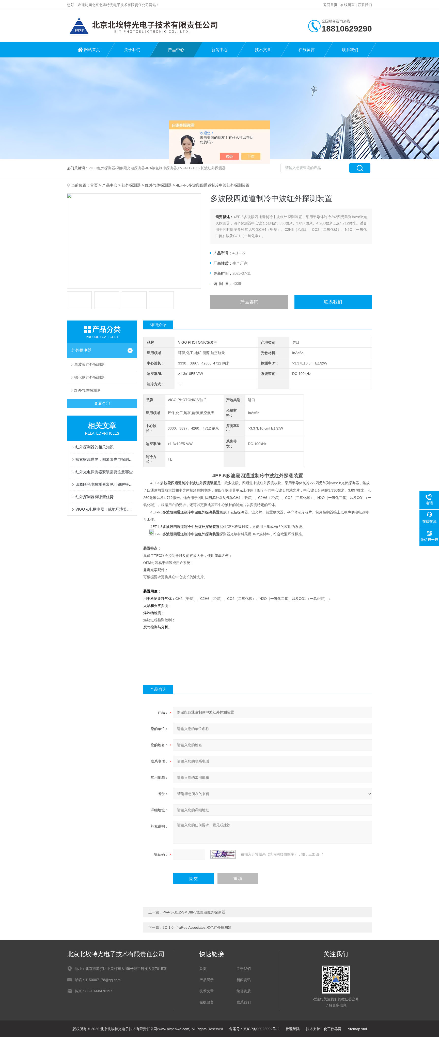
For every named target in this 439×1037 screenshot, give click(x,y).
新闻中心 (219, 50)
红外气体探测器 (158, 185)
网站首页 (92, 50)
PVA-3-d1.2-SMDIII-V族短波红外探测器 (194, 912)
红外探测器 (131, 185)
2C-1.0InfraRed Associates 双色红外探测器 (197, 927)
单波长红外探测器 (89, 364)
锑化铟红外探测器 (89, 377)
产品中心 (176, 50)
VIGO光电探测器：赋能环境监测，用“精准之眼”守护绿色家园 (104, 509)
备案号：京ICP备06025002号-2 (254, 1029)
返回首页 (330, 5)
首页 (94, 185)
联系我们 (365, 5)
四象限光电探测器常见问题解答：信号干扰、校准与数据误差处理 (104, 484)
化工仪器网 (332, 1029)
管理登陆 (293, 1029)
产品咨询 (249, 301)
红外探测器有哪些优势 (94, 497)
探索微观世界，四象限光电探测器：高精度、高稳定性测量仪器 (104, 459)
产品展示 (206, 980)
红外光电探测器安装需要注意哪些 (104, 472)
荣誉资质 (244, 991)
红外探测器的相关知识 (94, 447)
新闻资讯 (244, 980)
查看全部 (102, 403)
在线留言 (347, 5)
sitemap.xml (357, 1029)
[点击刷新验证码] (223, 854)
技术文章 (263, 50)
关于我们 (132, 50)
